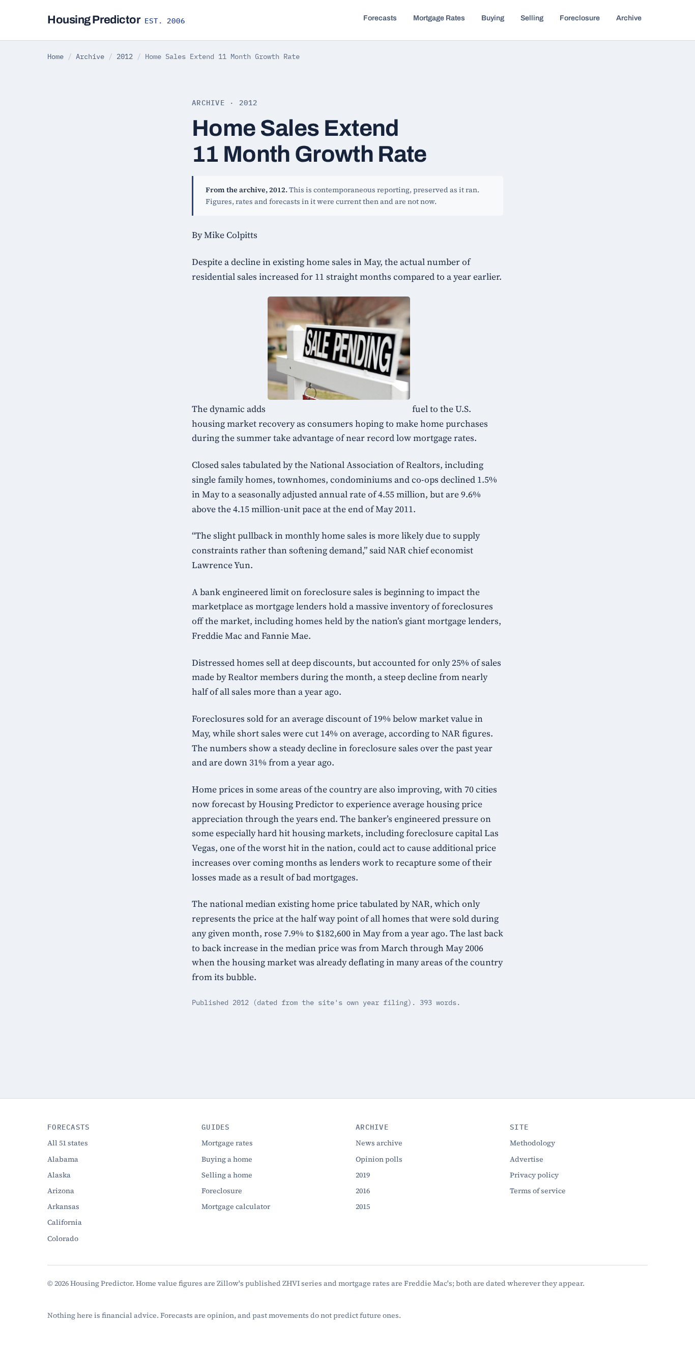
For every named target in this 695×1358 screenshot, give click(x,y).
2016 (363, 1191)
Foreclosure (580, 18)
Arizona (60, 1191)
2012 (125, 56)
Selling (531, 18)
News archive (379, 1143)
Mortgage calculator (235, 1206)
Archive (629, 18)
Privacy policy (534, 1175)
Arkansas (63, 1206)
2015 (363, 1206)
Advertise (526, 1159)
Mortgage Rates (439, 18)
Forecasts (380, 18)
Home (55, 56)
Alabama (62, 1159)
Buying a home (226, 1159)
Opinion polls (379, 1159)
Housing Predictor (116, 20)
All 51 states (67, 1143)
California (64, 1222)
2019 (363, 1175)
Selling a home (226, 1175)
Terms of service (538, 1191)
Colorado (62, 1238)
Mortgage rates (227, 1143)
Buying (492, 18)
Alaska (59, 1175)
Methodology (532, 1143)
